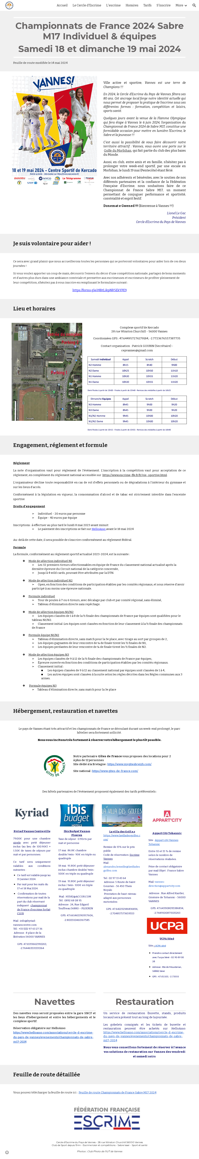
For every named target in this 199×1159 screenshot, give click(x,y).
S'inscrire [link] (164, 5)
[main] (100, 41)
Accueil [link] (62, 5)
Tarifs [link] (147, 5)
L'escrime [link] (113, 5)
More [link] (179, 5)
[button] (194, 5)
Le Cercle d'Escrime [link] (87, 5)
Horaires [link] (132, 5)
